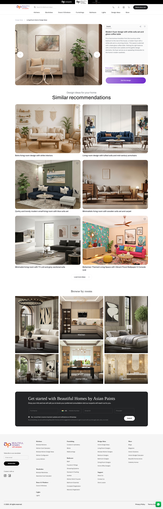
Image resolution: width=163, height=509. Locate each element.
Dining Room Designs (104, 462)
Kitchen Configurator (42, 455)
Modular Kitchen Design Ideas (45, 451)
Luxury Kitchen (40, 459)
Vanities (69, 475)
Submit (129, 418)
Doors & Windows (64, 12)
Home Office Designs (104, 466)
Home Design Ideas (103, 444)
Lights (104, 12)
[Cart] (129, 7)
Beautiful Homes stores (135, 458)
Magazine (131, 448)
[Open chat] (158, 504)
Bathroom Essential (73, 482)
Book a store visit (140, 7)
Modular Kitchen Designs (105, 451)
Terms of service (153, 504)
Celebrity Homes (133, 462)
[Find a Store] (124, 7)
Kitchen (81, 334)
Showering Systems (73, 468)
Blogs (130, 444)
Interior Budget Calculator (136, 455)
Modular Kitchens (41, 444)
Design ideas (115, 12)
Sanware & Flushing (73, 472)
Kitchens (37, 12)
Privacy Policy (140, 504)
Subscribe (11, 463)
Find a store (109, 68)
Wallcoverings (71, 451)
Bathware (92, 12)
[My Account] (119, 7)
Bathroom (126, 379)
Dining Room (37, 379)
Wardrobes (49, 12)
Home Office (81, 379)
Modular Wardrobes (42, 472)
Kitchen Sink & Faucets (74, 479)
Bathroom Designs (103, 458)
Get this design (126, 80)
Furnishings (80, 12)
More (127, 12)
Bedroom (126, 348)
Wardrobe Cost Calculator (44, 476)
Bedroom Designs (103, 455)
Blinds (69, 448)
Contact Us (101, 479)
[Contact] (113, 7)
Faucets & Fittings (72, 465)
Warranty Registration (73, 489)
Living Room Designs (104, 448)
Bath (68, 461)
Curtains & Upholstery (73, 444)
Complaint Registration (74, 486)
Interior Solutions (133, 451)
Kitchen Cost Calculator (43, 448)
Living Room (37, 348)
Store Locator (102, 482)
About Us (100, 475)
